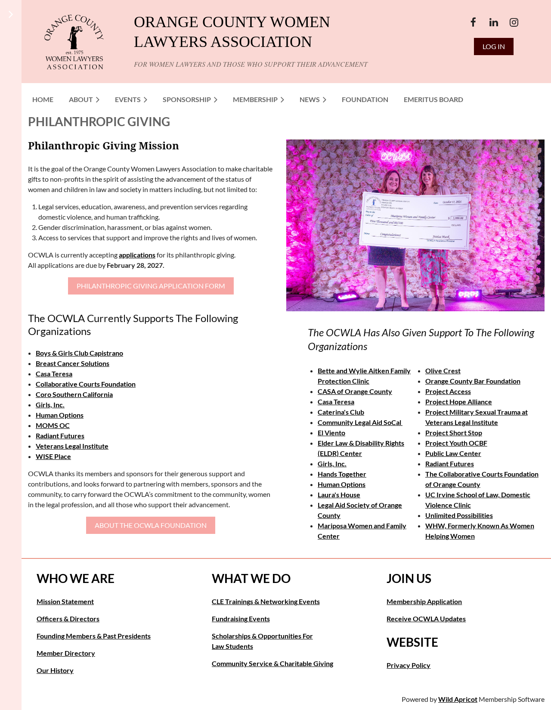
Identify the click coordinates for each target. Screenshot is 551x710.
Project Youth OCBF (456, 443)
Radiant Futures (60, 435)
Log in (494, 46)
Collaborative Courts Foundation (86, 384)
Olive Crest (443, 370)
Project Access (448, 391)
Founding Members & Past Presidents (94, 636)
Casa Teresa (54, 373)
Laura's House (339, 494)
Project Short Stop (453, 432)
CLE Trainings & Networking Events (266, 601)
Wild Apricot (457, 699)
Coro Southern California (74, 394)
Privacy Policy (408, 665)
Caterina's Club (341, 412)
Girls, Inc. (50, 404)
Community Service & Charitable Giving (272, 663)
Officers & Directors (68, 618)
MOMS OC (53, 425)
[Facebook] (473, 22)
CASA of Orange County (355, 391)
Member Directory (66, 653)
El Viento (331, 432)
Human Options (60, 415)
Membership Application (424, 601)
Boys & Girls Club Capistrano (79, 353)
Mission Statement (65, 601)
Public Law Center (453, 453)
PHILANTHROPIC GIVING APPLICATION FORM (151, 286)
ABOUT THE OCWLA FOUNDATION (151, 525)
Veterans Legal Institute (72, 446)
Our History (55, 670)
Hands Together (342, 474)
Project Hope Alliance (458, 401)
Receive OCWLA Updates (426, 618)
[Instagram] (514, 22)
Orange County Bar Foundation (472, 381)
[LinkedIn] (493, 22)
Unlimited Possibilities (459, 515)
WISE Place (53, 456)
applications (137, 255)
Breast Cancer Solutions (72, 363)
